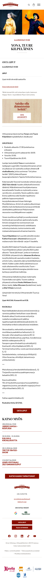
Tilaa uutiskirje (22, 527)
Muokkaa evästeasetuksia (23, 553)
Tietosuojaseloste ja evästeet (30, 551)
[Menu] (39, 5)
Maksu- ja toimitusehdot (12, 551)
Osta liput (22, 411)
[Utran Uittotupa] (10, 4)
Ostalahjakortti (22, 116)
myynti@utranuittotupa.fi (22, 499)
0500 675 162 (22, 502)
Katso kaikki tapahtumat (22, 476)
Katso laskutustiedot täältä (22, 546)
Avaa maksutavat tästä (10, 87)
